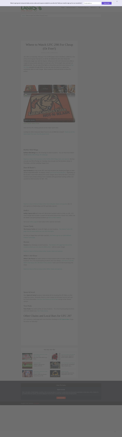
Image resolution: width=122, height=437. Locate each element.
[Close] (119, 1)
